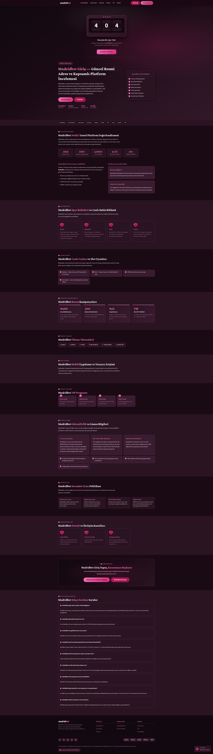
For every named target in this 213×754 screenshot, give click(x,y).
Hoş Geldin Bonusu (121, 726)
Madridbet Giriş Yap (120, 580)
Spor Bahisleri (84, 3)
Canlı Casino (93, 3)
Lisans (113, 122)
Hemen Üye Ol (147, 3)
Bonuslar (101, 3)
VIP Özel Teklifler (121, 729)
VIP (113, 3)
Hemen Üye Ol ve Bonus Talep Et (97, 580)
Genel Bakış (62, 122)
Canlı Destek (140, 726)
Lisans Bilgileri (140, 732)
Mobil (102, 122)
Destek (119, 3)
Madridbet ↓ (106, 52)
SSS (125, 122)
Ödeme (108, 3)
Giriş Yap (135, 3)
